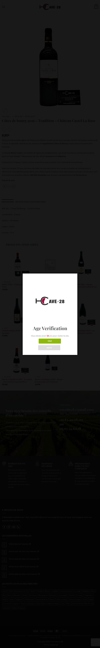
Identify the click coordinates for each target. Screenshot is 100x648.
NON (49, 347)
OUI (50, 341)
